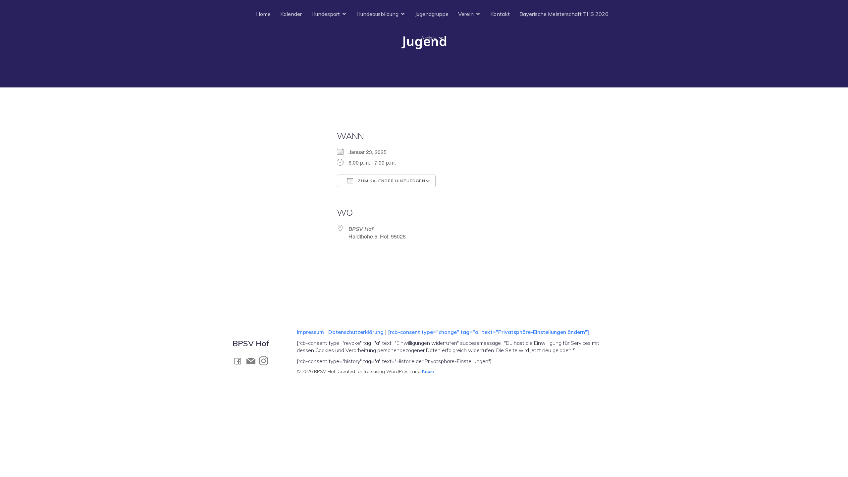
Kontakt (500, 14)
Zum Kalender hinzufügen (390, 181)
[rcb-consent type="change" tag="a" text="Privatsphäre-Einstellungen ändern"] (488, 332)
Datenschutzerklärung (356, 332)
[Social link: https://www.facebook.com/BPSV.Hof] (239, 361)
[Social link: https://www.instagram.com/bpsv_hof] (265, 360)
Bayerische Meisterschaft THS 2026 (564, 14)
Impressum (311, 332)
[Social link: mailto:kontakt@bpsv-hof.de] (252, 360)
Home (263, 14)
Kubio (428, 371)
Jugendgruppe (432, 14)
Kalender (291, 14)
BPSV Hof (360, 229)
